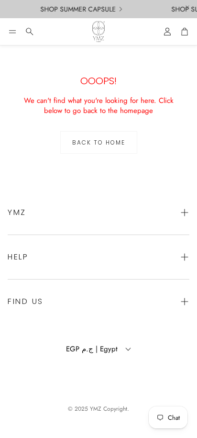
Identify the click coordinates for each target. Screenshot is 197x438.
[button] (12, 31)
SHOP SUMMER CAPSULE (77, 9)
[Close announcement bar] (187, 7)
